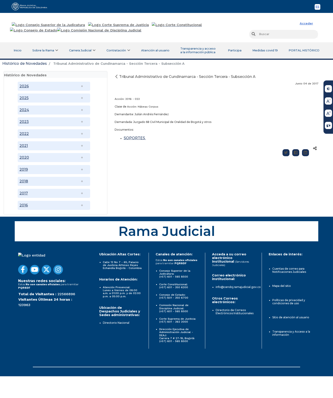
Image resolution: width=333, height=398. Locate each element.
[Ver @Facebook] (23, 269)
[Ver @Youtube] (34, 269)
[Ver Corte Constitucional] (177, 25)
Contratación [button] (116, 50)
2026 (24, 86)
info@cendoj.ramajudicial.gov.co (238, 287)
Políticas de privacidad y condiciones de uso (288, 301)
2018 (23, 181)
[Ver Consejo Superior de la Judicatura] (48, 25)
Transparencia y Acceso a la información (291, 333)
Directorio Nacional (116, 322)
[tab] (55, 74)
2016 (23, 205)
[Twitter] (286, 152)
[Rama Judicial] (31, 6)
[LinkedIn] (305, 152)
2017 (23, 193)
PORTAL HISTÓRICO (304, 50)
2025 (24, 98)
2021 (23, 146)
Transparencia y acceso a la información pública (198, 50)
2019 (23, 169)
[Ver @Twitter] (46, 269)
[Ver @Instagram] (58, 269)
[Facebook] (295, 152)
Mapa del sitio (281, 286)
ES (318, 7)
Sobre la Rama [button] (43, 50)
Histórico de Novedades (24, 63)
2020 (24, 157)
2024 (24, 110)
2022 (24, 134)
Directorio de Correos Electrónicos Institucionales (234, 311)
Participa (234, 50)
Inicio (18, 50)
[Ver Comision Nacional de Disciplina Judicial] (99, 30)
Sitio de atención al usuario (290, 317)
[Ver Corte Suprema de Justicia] (118, 25)
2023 (24, 122)
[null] (117, 76)
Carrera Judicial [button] (80, 50)
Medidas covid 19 (265, 50)
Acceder (306, 23)
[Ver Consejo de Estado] (33, 30)
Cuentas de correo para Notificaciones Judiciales (289, 270)
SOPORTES (135, 138)
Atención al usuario (155, 50)
